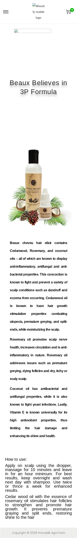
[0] (68, 11)
